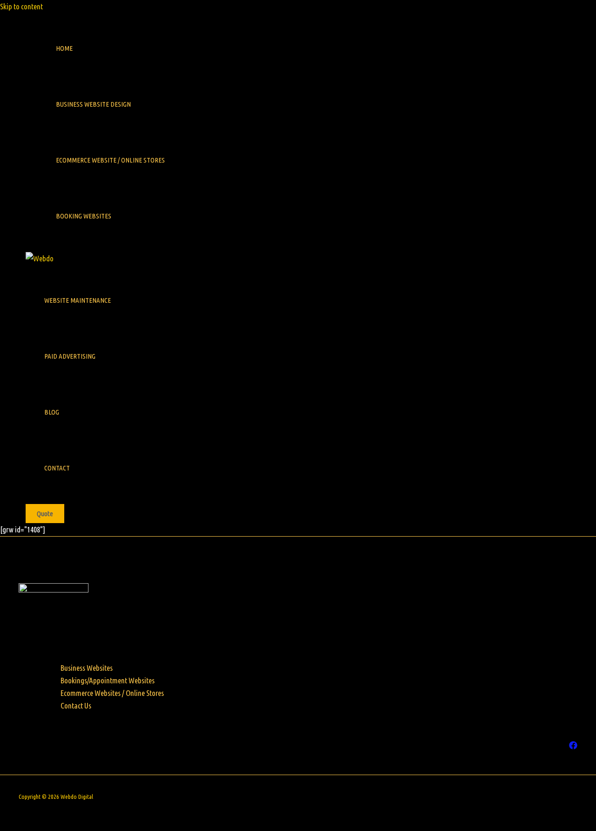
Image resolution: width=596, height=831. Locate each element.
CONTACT (57, 468)
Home (64, 48)
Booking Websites (83, 216)
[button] (45, 513)
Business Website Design (93, 104)
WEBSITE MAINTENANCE (77, 300)
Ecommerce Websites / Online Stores (112, 692)
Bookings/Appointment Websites (108, 680)
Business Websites (87, 667)
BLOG (51, 412)
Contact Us (76, 705)
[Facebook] (573, 746)
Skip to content (21, 6)
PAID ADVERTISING (69, 356)
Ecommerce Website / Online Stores (110, 160)
